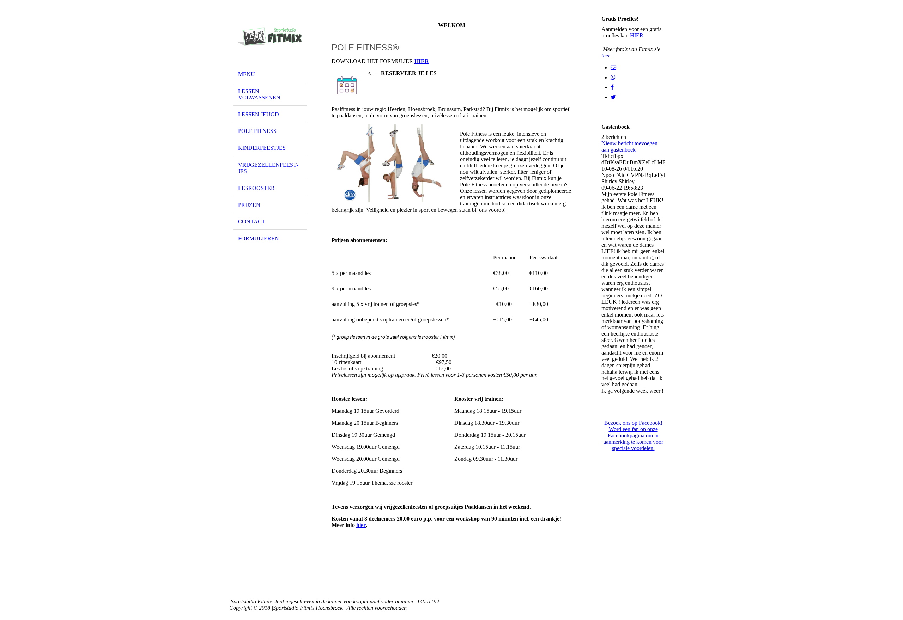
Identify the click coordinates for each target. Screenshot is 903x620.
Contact (251, 222)
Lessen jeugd (258, 114)
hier (361, 525)
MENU (246, 74)
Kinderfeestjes (262, 148)
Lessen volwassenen (259, 94)
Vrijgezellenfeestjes (268, 168)
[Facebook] (612, 87)
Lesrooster (256, 188)
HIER (636, 35)
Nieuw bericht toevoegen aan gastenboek (629, 146)
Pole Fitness (257, 131)
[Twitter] (613, 97)
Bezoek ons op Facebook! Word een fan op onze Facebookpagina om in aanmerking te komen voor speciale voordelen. (633, 435)
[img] (270, 36)
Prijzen (249, 205)
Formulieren (258, 238)
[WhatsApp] (613, 77)
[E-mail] (613, 67)
